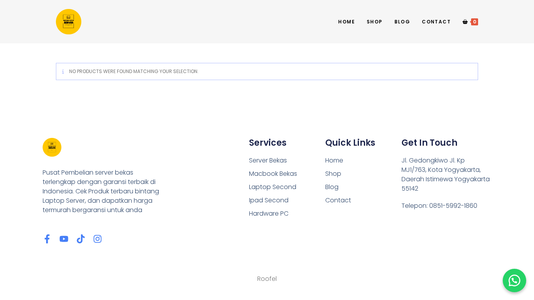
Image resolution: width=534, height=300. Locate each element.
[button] (514, 280)
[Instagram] (97, 238)
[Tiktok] (80, 238)
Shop (333, 173)
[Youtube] (63, 238)
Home (334, 160)
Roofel (267, 278)
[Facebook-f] (47, 238)
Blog (332, 186)
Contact (338, 200)
